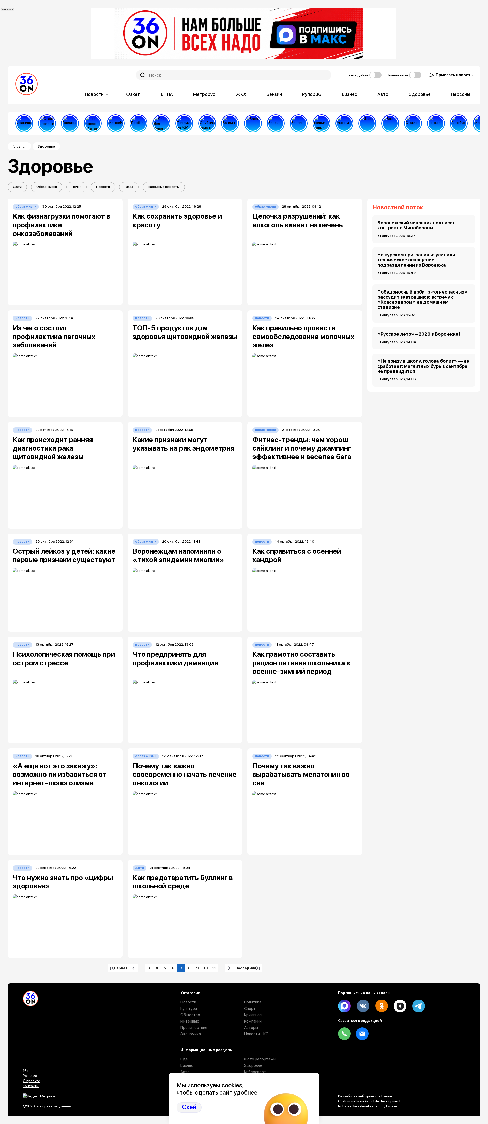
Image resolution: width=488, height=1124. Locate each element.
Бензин (274, 94)
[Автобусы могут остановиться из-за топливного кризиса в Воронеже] (459, 123)
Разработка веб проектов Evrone (365, 1096)
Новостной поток (397, 207)
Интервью (189, 1021)
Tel (344, 1033)
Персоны (460, 94)
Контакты (31, 1086)
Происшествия (193, 1027)
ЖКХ (241, 94)
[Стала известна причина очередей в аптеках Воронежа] (47, 123)
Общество (190, 1014)
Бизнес (349, 94)
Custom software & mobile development (369, 1101)
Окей (189, 1107)
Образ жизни (46, 187)
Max (344, 1006)
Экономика (190, 1033)
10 (207, 969)
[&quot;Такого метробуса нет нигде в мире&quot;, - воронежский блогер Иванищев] (24, 123)
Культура (188, 1008)
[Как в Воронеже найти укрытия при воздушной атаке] (344, 123)
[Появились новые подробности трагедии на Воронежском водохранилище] (321, 123)
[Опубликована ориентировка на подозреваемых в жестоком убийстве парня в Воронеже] (207, 123)
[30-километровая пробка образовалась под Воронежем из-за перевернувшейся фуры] (138, 123)
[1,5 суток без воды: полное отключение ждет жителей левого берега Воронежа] (390, 123)
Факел (133, 94)
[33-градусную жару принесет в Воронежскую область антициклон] (436, 123)
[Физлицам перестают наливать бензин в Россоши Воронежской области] (299, 123)
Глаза (129, 187)
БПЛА (167, 94)
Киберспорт (255, 1071)
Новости (94, 94)
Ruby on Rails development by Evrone (367, 1106)
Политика (252, 1002)
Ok (381, 1006)
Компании (253, 1021)
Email (362, 1033)
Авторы (251, 1027)
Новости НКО (256, 1033)
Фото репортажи (260, 1059)
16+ (26, 1071)
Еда (184, 1059)
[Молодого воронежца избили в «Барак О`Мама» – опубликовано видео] (253, 123)
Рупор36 (311, 94)
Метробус (204, 94)
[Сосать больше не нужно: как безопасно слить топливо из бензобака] (230, 123)
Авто (382, 94)
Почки (76, 187)
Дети (17, 187)
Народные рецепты (163, 187)
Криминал (253, 1014)
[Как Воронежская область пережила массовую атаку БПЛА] (413, 123)
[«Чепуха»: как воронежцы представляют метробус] (116, 123)
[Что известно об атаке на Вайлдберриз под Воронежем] (93, 123)
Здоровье (420, 94)
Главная (19, 146)
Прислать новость (454, 74)
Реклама (30, 1076)
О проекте (31, 1081)
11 (215, 969)
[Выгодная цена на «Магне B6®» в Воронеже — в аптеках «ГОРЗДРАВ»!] (70, 123)
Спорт (250, 1008)
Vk (363, 1006)
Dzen (400, 1006)
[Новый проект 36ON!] (161, 123)
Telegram (418, 1006)
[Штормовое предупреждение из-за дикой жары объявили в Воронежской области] (367, 123)
